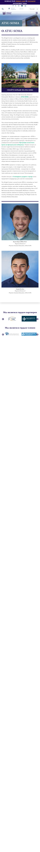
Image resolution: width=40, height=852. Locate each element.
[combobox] (34, 9)
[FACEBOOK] (13, 6)
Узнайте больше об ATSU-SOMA (20, 90)
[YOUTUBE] (22, 6)
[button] (36, 13)
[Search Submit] (2, 9)
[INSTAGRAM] (19, 6)
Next (37, 319)
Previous (3, 319)
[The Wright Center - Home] (6, 13)
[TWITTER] (16, 6)
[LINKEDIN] (25, 6)
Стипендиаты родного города (23, 176)
